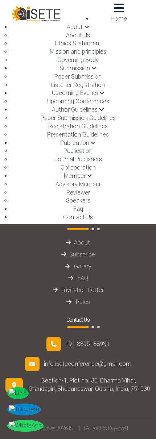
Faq (78, 208)
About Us (78, 35)
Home (119, 18)
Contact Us (78, 217)
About (82, 242)
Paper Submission (78, 76)
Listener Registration (78, 84)
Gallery (82, 266)
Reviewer (78, 192)
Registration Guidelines (78, 126)
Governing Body (78, 60)
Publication (78, 150)
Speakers (78, 200)
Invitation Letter (82, 290)
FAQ (82, 278)
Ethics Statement (78, 43)
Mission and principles (78, 51)
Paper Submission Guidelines (78, 117)
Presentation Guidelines (78, 134)
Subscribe (82, 254)
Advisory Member (78, 184)
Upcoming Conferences (78, 101)
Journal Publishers (78, 159)
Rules (82, 301)
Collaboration (78, 167)
